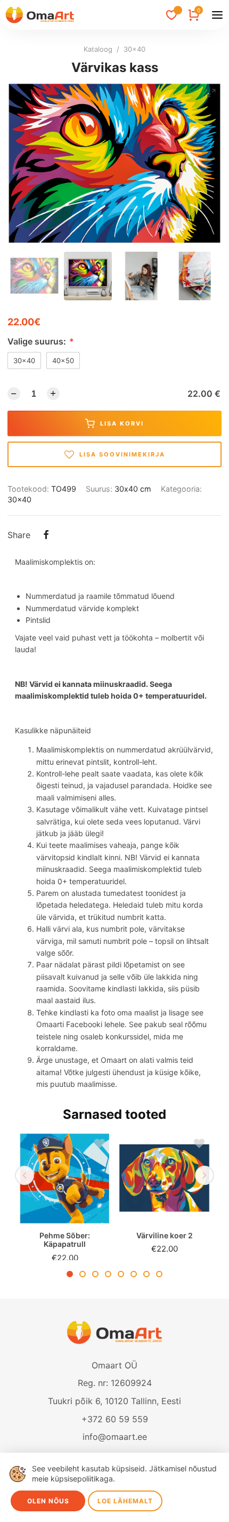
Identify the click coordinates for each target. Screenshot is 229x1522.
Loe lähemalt (125, 1501)
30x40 (134, 49)
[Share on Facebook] (45, 536)
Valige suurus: (40, 341)
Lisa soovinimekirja (122, 454)
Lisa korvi (122, 423)
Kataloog (98, 49)
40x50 (63, 360)
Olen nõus (48, 1501)
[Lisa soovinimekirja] (97, 1146)
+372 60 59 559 (114, 1419)
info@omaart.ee (115, 1436)
